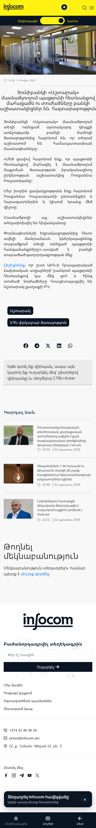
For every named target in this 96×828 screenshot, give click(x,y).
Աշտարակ (20, 310)
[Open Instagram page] (14, 775)
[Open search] (84, 8)
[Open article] (18, 435)
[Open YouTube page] (29, 775)
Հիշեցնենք (14, 265)
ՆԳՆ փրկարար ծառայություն (38, 322)
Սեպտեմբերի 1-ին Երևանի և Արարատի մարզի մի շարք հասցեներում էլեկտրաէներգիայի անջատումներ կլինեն (64, 472)
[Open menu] (91, 8)
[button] (26, 345)
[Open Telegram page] (21, 775)
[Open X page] (37, 775)
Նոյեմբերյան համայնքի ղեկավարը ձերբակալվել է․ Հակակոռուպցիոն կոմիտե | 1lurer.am (59, 507)
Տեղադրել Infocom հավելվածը (38, 799)
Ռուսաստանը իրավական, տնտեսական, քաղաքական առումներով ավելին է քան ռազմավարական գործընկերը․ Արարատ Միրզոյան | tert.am (62, 436)
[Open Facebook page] (6, 775)
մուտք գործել (35, 573)
